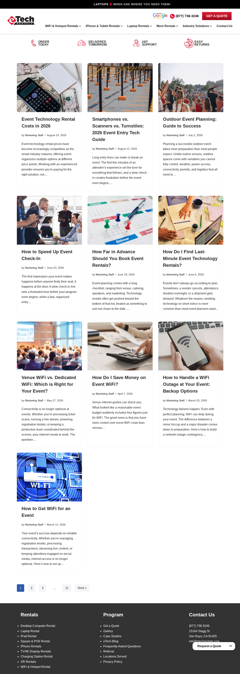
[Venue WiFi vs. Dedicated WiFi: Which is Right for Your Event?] (49, 346)
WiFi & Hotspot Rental (35, 666)
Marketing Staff (34, 135)
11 (66, 588)
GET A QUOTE (216, 16)
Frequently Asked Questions (122, 646)
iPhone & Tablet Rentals (103, 26)
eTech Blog (110, 641)
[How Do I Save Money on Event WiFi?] (120, 346)
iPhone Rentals (31, 646)
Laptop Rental (30, 631)
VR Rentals (28, 661)
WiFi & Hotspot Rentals (61, 26)
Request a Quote (209, 646)
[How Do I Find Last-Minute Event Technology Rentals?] (190, 220)
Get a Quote (111, 625)
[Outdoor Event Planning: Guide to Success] (190, 87)
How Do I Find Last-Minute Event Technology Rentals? (190, 258)
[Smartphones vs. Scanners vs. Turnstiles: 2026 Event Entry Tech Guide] (120, 87)
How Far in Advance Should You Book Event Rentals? (117, 258)
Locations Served (115, 656)
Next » (82, 588)
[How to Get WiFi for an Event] (49, 477)
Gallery (108, 631)
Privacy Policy (112, 661)
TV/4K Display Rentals (36, 651)
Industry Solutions (196, 26)
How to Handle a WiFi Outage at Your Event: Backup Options (186, 384)
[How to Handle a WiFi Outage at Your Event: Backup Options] (190, 346)
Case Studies (112, 636)
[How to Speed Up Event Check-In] (49, 220)
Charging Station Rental (37, 656)
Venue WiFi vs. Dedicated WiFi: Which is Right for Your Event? (49, 384)
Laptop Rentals (138, 26)
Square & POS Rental (35, 641)
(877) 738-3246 (187, 16)
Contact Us (224, 26)
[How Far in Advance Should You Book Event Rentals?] (120, 220)
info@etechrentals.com (204, 641)
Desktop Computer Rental (38, 625)
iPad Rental (28, 636)
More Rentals (166, 26)
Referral (108, 651)
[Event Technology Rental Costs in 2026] (49, 87)
